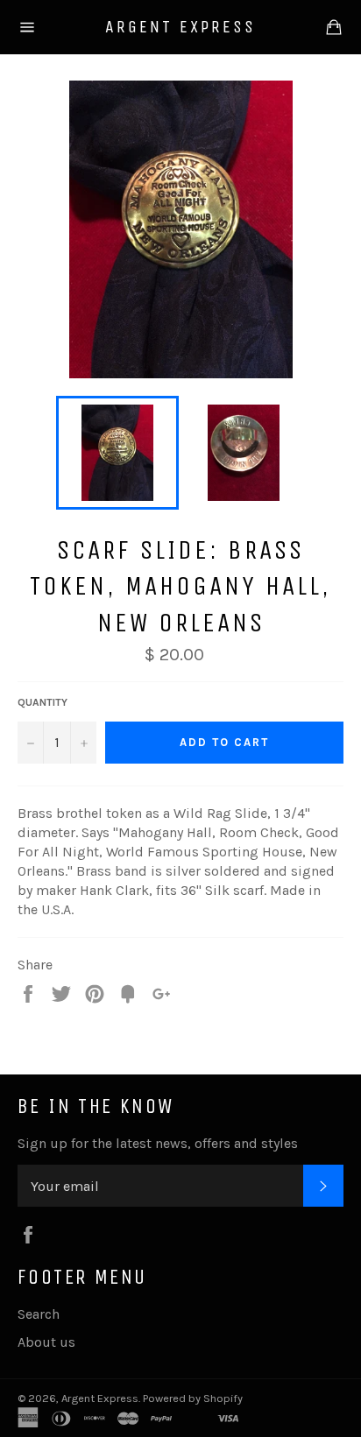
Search (39, 1314)
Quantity (42, 702)
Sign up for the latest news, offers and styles (158, 1143)
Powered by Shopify (193, 1398)
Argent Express (180, 27)
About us (46, 1342)
